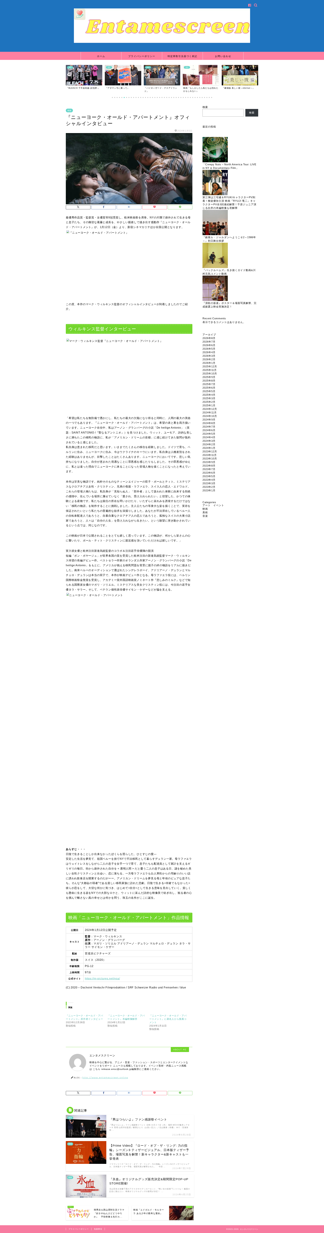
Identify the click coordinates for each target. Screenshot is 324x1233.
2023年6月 (208, 472)
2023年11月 (209, 455)
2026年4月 (208, 352)
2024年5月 (208, 433)
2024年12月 (209, 409)
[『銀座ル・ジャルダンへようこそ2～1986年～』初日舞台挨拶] (215, 223)
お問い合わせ (223, 56)
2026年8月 (208, 338)
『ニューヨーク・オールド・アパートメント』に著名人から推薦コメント (168, 1019)
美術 (205, 512)
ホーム (101, 56)
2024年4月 (208, 437)
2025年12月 (209, 366)
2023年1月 (208, 490)
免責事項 (98, 1229)
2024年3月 (208, 440)
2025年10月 (209, 373)
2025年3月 (208, 398)
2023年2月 (208, 486)
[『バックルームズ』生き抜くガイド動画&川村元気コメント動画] (215, 256)
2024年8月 (208, 423)
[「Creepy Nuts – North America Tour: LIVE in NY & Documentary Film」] (215, 150)
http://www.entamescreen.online (105, 1077)
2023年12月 (209, 451)
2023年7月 (208, 469)
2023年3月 (208, 483)
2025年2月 (208, 401)
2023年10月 (209, 458)
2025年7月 (208, 384)
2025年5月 (208, 391)
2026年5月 (208, 348)
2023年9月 (208, 462)
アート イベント (213, 505)
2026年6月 (208, 345)
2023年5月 (208, 476)
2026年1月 (208, 362)
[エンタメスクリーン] (162, 42)
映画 (69, 110)
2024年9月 (208, 419)
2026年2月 (208, 359)
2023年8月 (208, 465)
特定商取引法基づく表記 (182, 56)
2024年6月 (208, 430)
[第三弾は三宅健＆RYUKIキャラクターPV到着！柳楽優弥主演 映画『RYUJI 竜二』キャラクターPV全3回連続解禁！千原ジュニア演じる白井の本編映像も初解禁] (215, 183)
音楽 (205, 515)
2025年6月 (208, 387)
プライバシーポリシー (141, 56)
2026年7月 (208, 341)
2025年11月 (209, 370)
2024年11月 (209, 412)
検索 (205, 107)
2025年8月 (208, 380)
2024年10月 (209, 416)
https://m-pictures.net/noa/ (102, 978)
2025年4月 (208, 394)
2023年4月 (208, 479)
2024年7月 (208, 426)
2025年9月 (208, 377)
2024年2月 (208, 444)
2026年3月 (208, 355)
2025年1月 (208, 405)
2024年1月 (208, 447)
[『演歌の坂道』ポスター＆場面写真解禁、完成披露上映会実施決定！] (215, 288)
